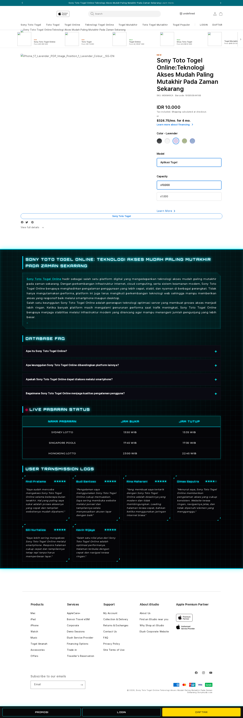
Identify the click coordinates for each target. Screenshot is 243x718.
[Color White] (167, 141)
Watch (34, 631)
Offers (34, 656)
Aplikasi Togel (168, 162)
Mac (33, 613)
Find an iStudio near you (154, 619)
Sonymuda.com (204, 692)
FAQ (105, 637)
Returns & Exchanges (115, 625)
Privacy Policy (111, 643)
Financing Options (77, 643)
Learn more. (167, 3)
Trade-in (72, 650)
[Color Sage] (184, 141)
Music (34, 637)
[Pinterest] (33, 223)
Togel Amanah (39, 643)
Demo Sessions (76, 631)
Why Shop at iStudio (152, 625)
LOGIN (121, 712)
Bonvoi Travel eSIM (78, 619)
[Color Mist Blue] (192, 141)
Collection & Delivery (115, 619)
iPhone (35, 625)
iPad (33, 619)
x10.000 (165, 185)
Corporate (73, 625)
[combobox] (124, 14)
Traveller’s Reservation (80, 656)
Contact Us (110, 631)
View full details (30, 227)
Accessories (38, 650)
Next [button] (220, 3)
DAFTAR (201, 712)
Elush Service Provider (80, 637)
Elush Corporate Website (154, 631)
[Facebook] (23, 223)
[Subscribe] (81, 685)
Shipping (176, 112)
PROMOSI (41, 712)
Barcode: (180, 95)
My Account (110, 613)
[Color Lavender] (176, 141)
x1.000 (164, 196)
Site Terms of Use (113, 650)
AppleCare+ (74, 613)
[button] (31, 24)
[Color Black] (159, 141)
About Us (145, 613)
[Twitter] (27, 223)
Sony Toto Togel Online (44, 279)
